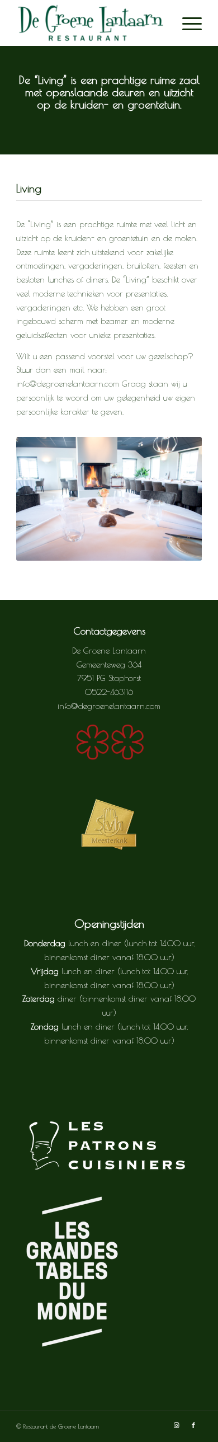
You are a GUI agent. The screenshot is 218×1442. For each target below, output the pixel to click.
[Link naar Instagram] (176, 1425)
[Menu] (186, 23)
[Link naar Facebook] (193, 1425)
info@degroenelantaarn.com (109, 706)
